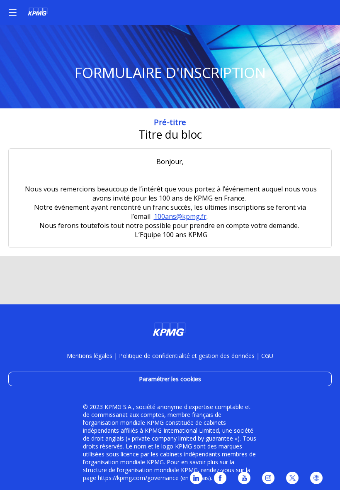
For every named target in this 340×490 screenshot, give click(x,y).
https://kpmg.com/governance (138, 478)
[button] (12, 12)
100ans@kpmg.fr (180, 216)
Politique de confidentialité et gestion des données (187, 356)
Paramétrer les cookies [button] (170, 379)
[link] (196, 478)
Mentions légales (89, 356)
